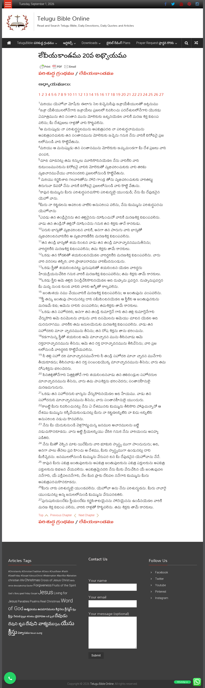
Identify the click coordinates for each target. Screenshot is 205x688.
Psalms (35, 601)
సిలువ (33, 633)
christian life (16, 580)
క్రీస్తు (74, 609)
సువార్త (39, 633)
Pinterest (160, 591)
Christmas (32, 580)
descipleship (20, 585)
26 (156, 94)
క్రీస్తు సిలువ (14, 616)
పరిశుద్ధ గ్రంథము (56, 73)
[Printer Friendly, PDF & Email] (57, 67)
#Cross (45, 571)
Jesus (45, 592)
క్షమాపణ (40, 616)
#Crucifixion (55, 571)
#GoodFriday (14, 575)
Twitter (159, 578)
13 (85, 94)
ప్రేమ (57, 624)
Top (41, 515)
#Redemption (49, 575)
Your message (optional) (108, 613)
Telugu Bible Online (63, 18)
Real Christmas (50, 601)
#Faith (65, 571)
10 (69, 94)
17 (107, 94)
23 (140, 94)
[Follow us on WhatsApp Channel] (10, 678)
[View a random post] (196, 43)
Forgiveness (42, 585)
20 (123, 94)
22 (134, 94)
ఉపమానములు (46, 609)
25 (150, 94)
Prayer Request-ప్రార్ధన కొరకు (155, 43)
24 (145, 94)
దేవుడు (61, 615)
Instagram (161, 598)
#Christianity (14, 571)
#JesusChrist (36, 575)
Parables (23, 601)
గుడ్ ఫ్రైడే (50, 616)
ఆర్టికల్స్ (68, 43)
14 (91, 94)
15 (96, 94)
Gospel (34, 593)
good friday (25, 593)
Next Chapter (87, 515)
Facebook (161, 572)
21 (129, 94)
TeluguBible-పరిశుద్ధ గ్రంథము (35, 43)
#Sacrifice (61, 575)
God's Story (13, 593)
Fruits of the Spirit (64, 585)
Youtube (160, 585)
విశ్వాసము (24, 633)
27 (161, 94)
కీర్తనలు (60, 609)
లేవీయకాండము (96, 73)
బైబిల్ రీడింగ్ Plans (118, 43)
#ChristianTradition (31, 571)
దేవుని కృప (16, 624)
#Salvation (71, 575)
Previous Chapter (61, 515)
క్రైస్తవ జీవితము (28, 616)
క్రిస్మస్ (68, 609)
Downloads (89, 43)
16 (102, 94)
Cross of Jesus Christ (55, 580)
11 (75, 94)
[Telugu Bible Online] (9, 43)
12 (80, 94)
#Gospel (25, 575)
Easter (30, 585)
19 (118, 94)
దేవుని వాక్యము (40, 623)
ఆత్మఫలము (30, 609)
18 (113, 94)
